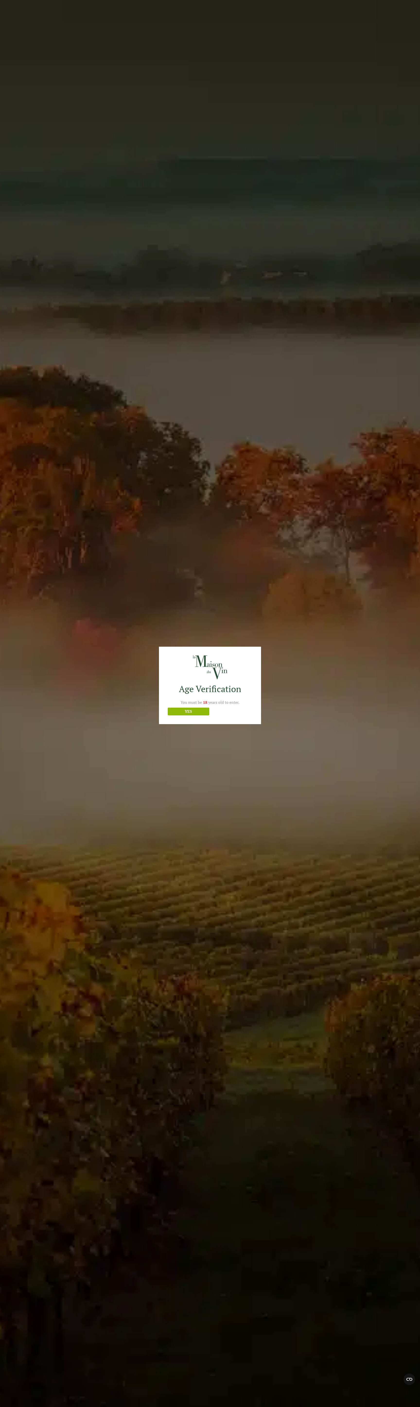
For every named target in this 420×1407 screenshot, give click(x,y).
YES (188, 711)
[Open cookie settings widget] (409, 1379)
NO (232, 711)
